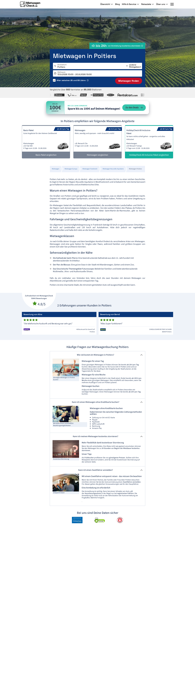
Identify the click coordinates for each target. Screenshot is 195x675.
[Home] (30, 4)
